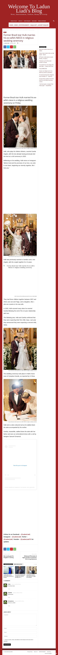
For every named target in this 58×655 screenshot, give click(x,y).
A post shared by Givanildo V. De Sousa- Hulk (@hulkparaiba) (21, 487)
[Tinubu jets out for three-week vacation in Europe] (9, 570)
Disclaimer (34, 20)
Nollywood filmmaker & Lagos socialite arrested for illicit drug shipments (29, 557)
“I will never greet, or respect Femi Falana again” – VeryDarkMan (46, 85)
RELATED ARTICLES (8, 564)
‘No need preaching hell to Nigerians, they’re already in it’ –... (20, 576)
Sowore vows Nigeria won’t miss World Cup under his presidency (45, 71)
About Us (20, 20)
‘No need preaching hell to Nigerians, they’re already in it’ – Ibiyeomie (46, 75)
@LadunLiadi (25, 534)
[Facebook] (5, 46)
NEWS (16, 25)
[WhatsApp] (14, 46)
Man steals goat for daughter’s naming (9, 556)
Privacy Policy (14, 20)
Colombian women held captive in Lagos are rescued (31, 576)
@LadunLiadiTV (26, 539)
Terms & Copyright (42, 20)
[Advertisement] (20, 72)
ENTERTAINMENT (24, 25)
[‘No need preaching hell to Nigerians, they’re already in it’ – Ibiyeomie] (20, 570)
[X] (8, 46)
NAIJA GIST (33, 25)
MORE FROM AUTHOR (18, 564)
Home (5, 29)
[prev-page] (34, 564)
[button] (53, 21)
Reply (9, 597)
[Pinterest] (11, 46)
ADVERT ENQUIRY (27, 20)
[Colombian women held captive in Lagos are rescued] (31, 570)
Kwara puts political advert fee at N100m (46, 50)
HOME (11, 25)
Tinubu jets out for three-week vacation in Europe (9, 576)
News (8, 29)
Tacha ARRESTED (43, 68)
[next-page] (36, 564)
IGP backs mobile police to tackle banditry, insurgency (46, 58)
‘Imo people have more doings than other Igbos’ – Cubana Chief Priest (46, 65)
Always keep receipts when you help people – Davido (46, 54)
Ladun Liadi (7, 43)
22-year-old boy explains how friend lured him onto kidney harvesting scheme (46, 80)
